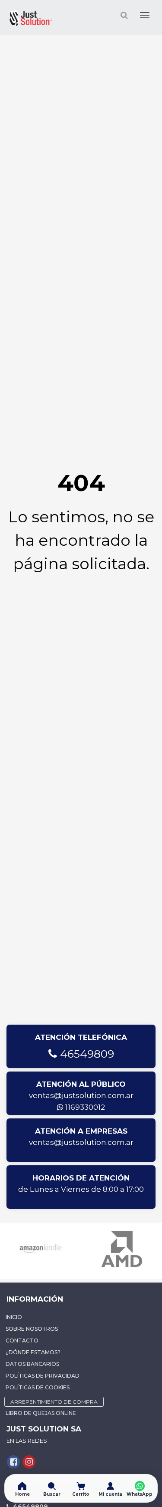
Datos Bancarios (32, 1364)
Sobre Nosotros (32, 1329)
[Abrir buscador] (124, 15)
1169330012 (84, 1107)
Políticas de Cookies (38, 1387)
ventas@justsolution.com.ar (81, 1095)
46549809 (85, 1053)
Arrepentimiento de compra (54, 1401)
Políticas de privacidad (42, 1375)
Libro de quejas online (41, 1413)
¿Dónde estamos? (33, 1352)
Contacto (22, 1340)
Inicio (14, 1317)
